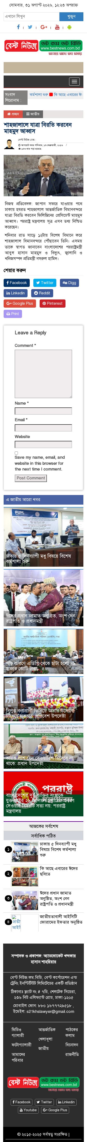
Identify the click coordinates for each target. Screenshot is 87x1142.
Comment (25, 345)
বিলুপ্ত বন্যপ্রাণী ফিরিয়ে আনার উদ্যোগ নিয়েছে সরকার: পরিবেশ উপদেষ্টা (40, 713)
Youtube (30, 1110)
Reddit (44, 293)
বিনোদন (71, 1044)
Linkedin (17, 293)
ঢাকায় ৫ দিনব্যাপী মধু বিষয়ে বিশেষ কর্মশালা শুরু (38, 559)
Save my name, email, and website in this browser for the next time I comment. (40, 463)
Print (14, 313)
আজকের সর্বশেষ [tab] (43, 826)
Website (22, 436)
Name (22, 403)
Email (21, 419)
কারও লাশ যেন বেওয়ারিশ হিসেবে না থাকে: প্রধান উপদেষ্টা (39, 761)
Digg (71, 282)
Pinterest (54, 303)
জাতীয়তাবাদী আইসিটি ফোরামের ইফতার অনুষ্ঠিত (61, 919)
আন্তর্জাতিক (47, 1029)
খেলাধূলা (45, 1039)
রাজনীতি (72, 1054)
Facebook (18, 282)
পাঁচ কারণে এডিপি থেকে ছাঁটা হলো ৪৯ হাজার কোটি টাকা (41, 666)
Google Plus (22, 303)
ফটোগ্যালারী (21, 1044)
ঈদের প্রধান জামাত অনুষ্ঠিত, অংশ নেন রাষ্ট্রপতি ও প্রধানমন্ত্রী (40, 618)
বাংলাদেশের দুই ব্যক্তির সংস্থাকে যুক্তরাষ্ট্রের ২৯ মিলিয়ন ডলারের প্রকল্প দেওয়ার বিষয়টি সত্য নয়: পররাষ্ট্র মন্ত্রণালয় (40, 803)
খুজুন (71, 16)
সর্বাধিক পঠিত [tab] (43, 836)
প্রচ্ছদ (15, 114)
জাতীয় (34, 114)
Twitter (46, 282)
